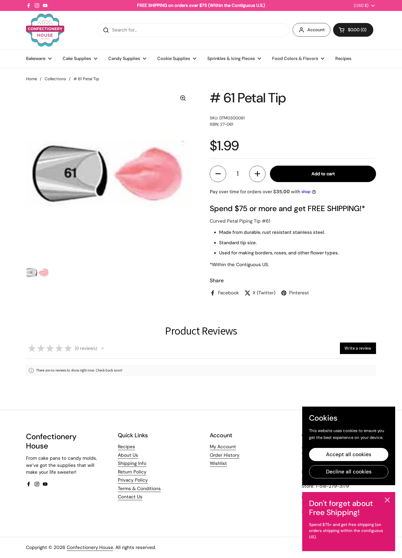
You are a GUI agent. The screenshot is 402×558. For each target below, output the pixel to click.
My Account (223, 447)
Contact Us (130, 497)
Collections (55, 79)
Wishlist (218, 463)
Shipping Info (132, 463)
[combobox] (193, 30)
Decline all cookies (349, 471)
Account (316, 30)
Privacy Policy (133, 480)
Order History (224, 455)
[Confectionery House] (45, 30)
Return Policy (132, 472)
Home (31, 79)
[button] (353, 30)
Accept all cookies (348, 454)
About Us (128, 455)
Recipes (126, 447)
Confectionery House (90, 547)
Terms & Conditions (139, 488)
